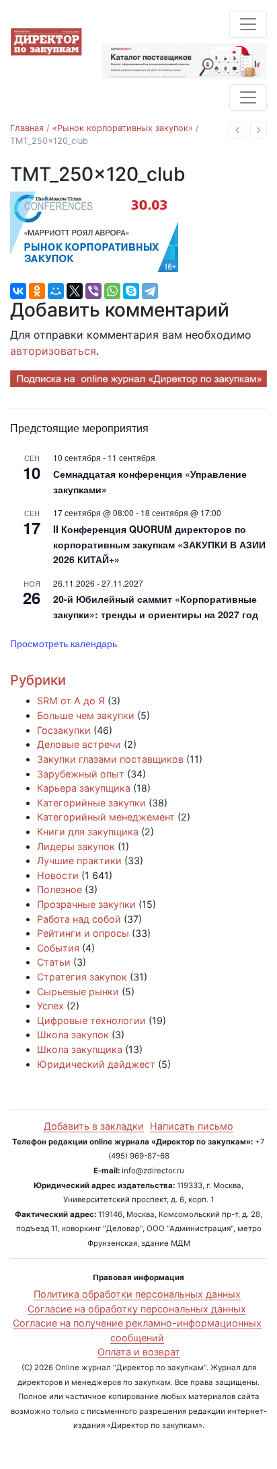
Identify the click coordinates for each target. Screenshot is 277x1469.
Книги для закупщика (87, 831)
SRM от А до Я (71, 700)
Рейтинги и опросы (83, 933)
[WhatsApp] (112, 291)
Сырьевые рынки (78, 991)
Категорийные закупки (91, 802)
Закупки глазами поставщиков (110, 759)
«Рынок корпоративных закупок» (122, 128)
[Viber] (93, 291)
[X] (75, 291)
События (58, 948)
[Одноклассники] (37, 291)
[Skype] (131, 291)
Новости (58, 875)
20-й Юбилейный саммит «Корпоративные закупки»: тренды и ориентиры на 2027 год (155, 606)
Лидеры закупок (76, 846)
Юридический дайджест (96, 1064)
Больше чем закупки (85, 715)
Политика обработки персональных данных (137, 1294)
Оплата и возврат (138, 1351)
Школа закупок (73, 1034)
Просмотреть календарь (63, 643)
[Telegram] (150, 291)
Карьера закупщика (83, 788)
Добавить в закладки (94, 1126)
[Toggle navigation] (248, 24)
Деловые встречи (79, 744)
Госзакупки (64, 730)
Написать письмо (191, 1126)
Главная (27, 128)
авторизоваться (53, 351)
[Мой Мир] (56, 291)
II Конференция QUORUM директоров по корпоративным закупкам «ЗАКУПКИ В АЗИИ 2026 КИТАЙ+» (159, 544)
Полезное (59, 889)
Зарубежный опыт (80, 774)
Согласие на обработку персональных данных (137, 1308)
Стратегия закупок (82, 976)
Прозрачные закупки (86, 904)
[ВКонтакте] (18, 291)
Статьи (54, 962)
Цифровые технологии (91, 1020)
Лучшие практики (79, 860)
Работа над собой (79, 919)
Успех (50, 1005)
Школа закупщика (79, 1049)
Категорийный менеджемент (106, 817)
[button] (237, 130)
